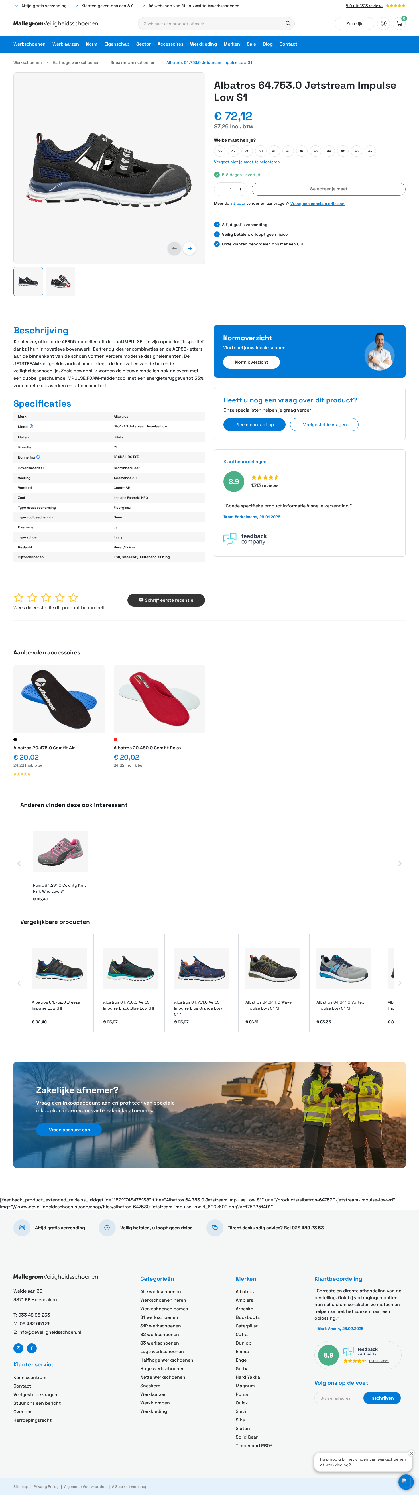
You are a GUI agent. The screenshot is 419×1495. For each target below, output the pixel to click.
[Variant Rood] (115, 739)
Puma (242, 1394)
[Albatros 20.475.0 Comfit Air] (59, 699)
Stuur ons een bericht (37, 1403)
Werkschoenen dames (164, 1309)
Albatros (245, 1292)
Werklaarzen (65, 44)
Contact (288, 44)
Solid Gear (247, 1437)
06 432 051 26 (35, 1324)
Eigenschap (116, 44)
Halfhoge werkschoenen (76, 62)
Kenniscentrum (29, 1377)
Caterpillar (247, 1326)
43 (316, 151)
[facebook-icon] (32, 1348)
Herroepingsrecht (32, 1420)
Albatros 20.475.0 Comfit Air (44, 748)
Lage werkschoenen (162, 1351)
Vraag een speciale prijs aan (317, 203)
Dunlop (243, 1343)
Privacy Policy (46, 1486)
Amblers (244, 1300)
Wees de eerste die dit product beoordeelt (59, 608)
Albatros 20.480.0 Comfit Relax (148, 748)
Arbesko (244, 1309)
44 (329, 151)
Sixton (243, 1428)
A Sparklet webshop (129, 1486)
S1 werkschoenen (159, 1317)
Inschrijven (382, 1398)
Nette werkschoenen (162, 1377)
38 (247, 151)
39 (261, 151)
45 (343, 151)
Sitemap (20, 1486)
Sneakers (150, 1386)
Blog (268, 44)
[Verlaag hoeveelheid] (220, 189)
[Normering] (38, 457)
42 (302, 151)
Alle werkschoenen (160, 1292)
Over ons (22, 1412)
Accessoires (170, 44)
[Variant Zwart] (15, 739)
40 (274, 151)
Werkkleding (203, 44)
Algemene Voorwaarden (85, 1486)
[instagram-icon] (18, 1348)
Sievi (241, 1411)
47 (370, 151)
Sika (240, 1420)
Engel (242, 1360)
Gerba (242, 1369)
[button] (174, 248)
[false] (383, 23)
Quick (242, 1403)
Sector (143, 44)
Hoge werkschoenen (162, 1369)
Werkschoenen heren (163, 1300)
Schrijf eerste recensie (169, 600)
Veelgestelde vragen (35, 1395)
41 (288, 151)
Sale (251, 44)
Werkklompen (155, 1403)
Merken (232, 44)
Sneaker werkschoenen (133, 62)
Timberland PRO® (254, 1446)
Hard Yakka (248, 1377)
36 (220, 151)
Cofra (242, 1334)
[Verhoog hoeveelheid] (240, 189)
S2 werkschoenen (159, 1334)
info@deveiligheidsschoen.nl (49, 1332)
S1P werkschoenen (160, 1326)
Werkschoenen (29, 44)
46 (357, 151)
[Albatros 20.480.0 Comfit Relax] (159, 699)
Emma (242, 1351)
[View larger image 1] (109, 168)
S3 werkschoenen (159, 1343)
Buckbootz (248, 1317)
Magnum (245, 1386)
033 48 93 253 (34, 1315)
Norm (91, 44)
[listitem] (60, 863)
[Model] (31, 426)
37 (233, 151)
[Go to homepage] (55, 23)
